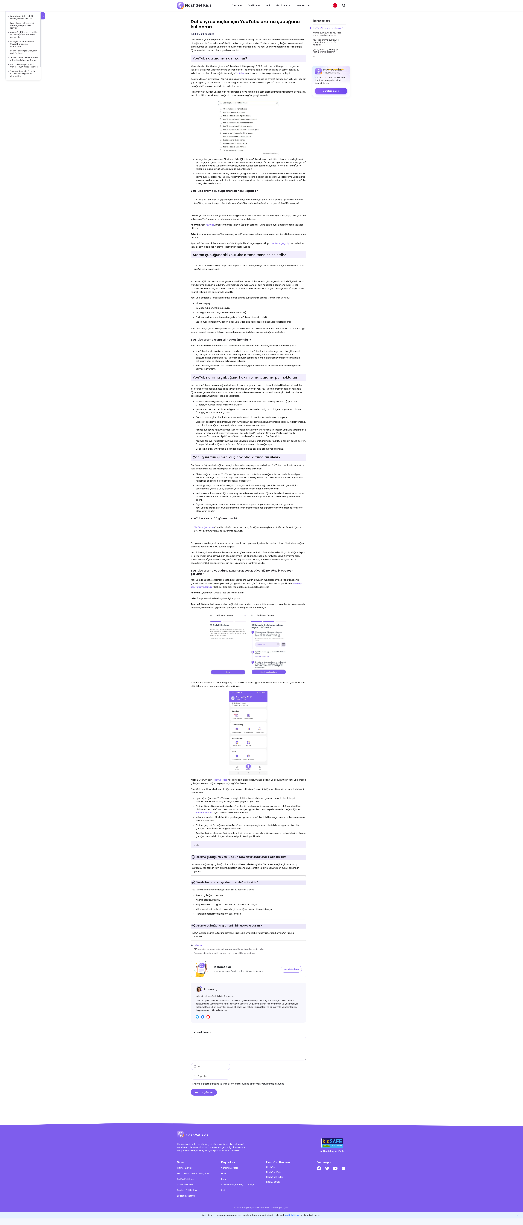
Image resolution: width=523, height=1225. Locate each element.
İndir (268, 5)
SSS (315, 56)
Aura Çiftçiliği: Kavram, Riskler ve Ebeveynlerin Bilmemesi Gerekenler (24, 35)
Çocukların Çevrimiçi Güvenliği (237, 1184)
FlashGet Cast (273, 1182)
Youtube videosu (204, 812)
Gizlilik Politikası (185, 1184)
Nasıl (223, 1173)
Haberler (198, 945)
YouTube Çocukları (204, 527)
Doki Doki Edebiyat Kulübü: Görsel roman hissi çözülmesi (24, 65)
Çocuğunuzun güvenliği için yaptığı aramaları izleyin (326, 50)
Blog (223, 1179)
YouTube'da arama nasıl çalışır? (328, 28)
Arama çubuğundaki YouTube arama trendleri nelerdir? (327, 34)
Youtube (239, 73)
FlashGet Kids (220, 779)
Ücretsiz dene (291, 969)
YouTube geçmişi (280, 243)
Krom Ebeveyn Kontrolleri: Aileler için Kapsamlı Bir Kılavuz (22, 25)
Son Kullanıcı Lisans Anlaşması (193, 1173)
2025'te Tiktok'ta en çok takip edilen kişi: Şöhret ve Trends (24, 58)
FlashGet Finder (274, 1177)
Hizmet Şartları (185, 1168)
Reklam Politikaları (187, 1190)
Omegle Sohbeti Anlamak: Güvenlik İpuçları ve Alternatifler (22, 44)
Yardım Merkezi (229, 1168)
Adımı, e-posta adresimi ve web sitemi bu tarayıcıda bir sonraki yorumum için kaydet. (239, 1083)
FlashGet (271, 1167)
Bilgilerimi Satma (186, 1196)
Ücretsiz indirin (331, 91)
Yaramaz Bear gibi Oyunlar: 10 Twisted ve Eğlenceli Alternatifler (23, 73)
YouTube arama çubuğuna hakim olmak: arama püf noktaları (326, 42)
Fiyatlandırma (283, 5)
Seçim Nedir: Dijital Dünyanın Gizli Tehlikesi (23, 52)
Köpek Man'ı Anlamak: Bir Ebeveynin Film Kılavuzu (21, 17)
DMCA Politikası (185, 1179)
